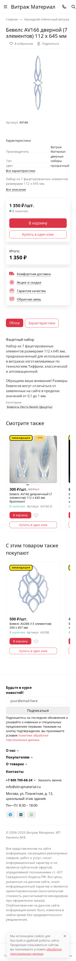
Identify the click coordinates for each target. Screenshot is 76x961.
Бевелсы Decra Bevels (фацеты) (29, 407)
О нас (11, 750)
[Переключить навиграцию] (5, 6)
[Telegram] (10, 814)
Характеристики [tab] (41, 323)
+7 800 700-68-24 (19, 780)
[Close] (65, 936)
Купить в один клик (38, 234)
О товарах (15, 764)
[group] (38, 83)
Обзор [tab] (14, 323)
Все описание (16, 190)
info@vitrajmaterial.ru (23, 786)
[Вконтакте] (20, 814)
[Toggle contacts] (64, 6)
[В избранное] (36, 515)
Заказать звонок (50, 780)
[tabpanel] (38, 373)
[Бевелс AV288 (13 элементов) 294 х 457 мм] (33, 589)
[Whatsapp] (31, 814)
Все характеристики (20, 171)
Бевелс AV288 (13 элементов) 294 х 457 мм (30, 625)
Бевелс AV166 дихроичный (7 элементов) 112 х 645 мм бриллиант (31, 497)
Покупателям (18, 757)
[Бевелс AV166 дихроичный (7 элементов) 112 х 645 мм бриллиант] (33, 459)
